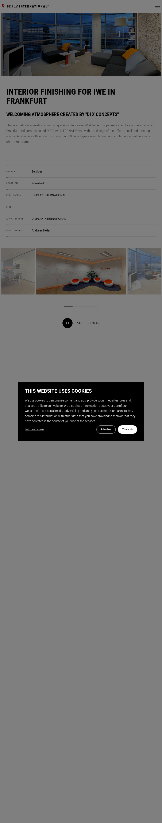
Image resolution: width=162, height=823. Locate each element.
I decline (106, 429)
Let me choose (34, 429)
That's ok (127, 429)
